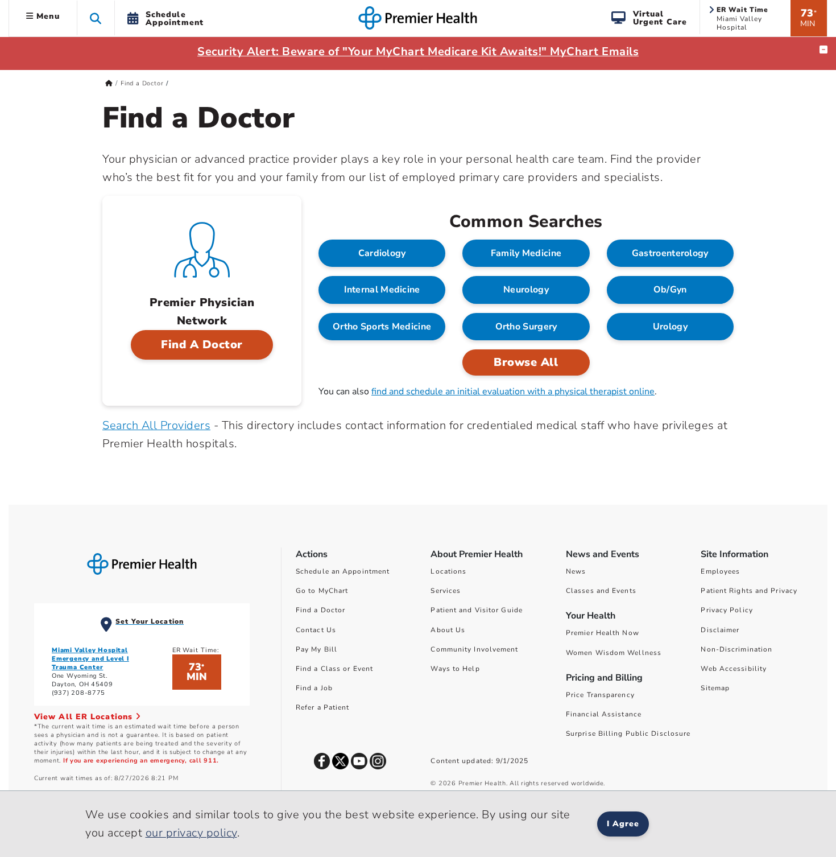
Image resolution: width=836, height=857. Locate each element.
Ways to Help (455, 668)
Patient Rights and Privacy (749, 590)
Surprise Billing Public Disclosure (628, 733)
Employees (720, 571)
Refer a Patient (323, 707)
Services (446, 590)
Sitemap (715, 688)
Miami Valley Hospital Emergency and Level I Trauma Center (90, 658)
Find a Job (314, 688)
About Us (448, 629)
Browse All (526, 362)
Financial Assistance (604, 714)
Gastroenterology (670, 253)
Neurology (526, 289)
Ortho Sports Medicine (382, 326)
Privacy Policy (726, 610)
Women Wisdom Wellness (613, 652)
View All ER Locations (84, 716)
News (576, 571)
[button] (96, 18)
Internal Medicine (382, 289)
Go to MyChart (322, 590)
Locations (448, 571)
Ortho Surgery (526, 326)
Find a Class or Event (334, 668)
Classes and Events (601, 590)
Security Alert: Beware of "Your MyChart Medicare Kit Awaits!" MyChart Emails (418, 51)
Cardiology (382, 253)
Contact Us (316, 629)
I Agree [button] (623, 823)
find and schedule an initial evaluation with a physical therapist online (513, 391)
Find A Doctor (202, 344)
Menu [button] (47, 16)
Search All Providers (156, 425)
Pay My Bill (316, 649)
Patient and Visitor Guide (477, 610)
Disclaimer (720, 629)
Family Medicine (526, 253)
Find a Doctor (142, 83)
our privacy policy (191, 832)
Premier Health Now (602, 632)
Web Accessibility (734, 668)
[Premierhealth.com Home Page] (109, 83)
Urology (670, 326)
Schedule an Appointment (343, 571)
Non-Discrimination (736, 649)
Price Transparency (600, 694)
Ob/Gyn (670, 289)
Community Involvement (474, 649)
